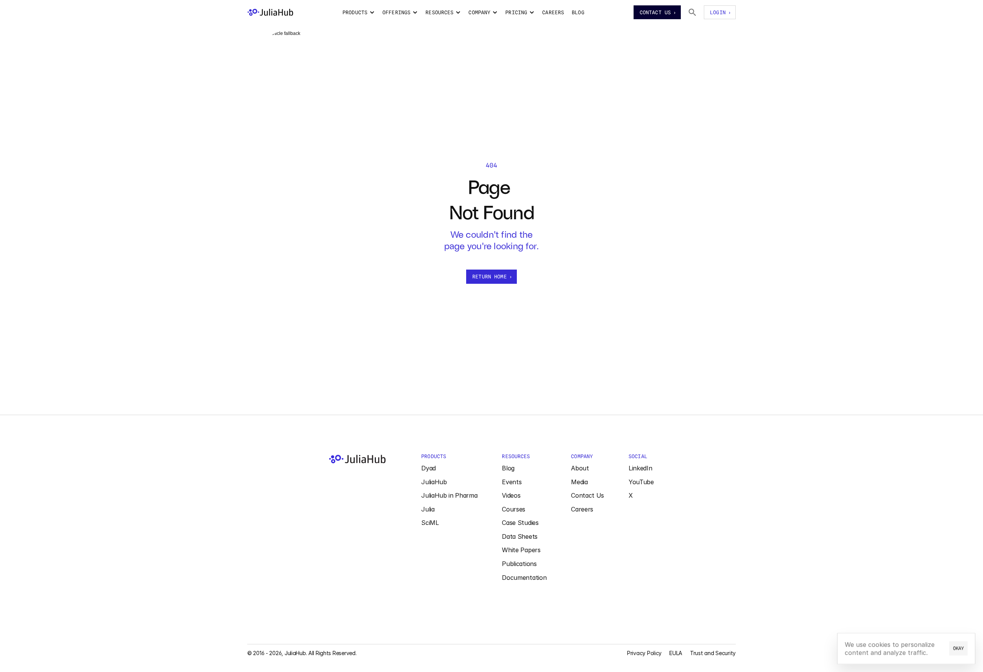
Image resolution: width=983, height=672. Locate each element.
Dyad (428, 468)
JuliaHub (434, 482)
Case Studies (520, 522)
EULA (675, 653)
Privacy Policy (644, 653)
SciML (430, 522)
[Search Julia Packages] (692, 12)
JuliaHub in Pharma (449, 495)
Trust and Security (713, 653)
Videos (511, 495)
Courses (513, 509)
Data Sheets (519, 536)
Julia (427, 509)
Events (511, 482)
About (580, 468)
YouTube (641, 482)
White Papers (521, 550)
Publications (519, 564)
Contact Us (587, 495)
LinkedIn (640, 468)
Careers (582, 509)
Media (579, 482)
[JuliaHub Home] (270, 12)
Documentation (524, 577)
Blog (508, 468)
